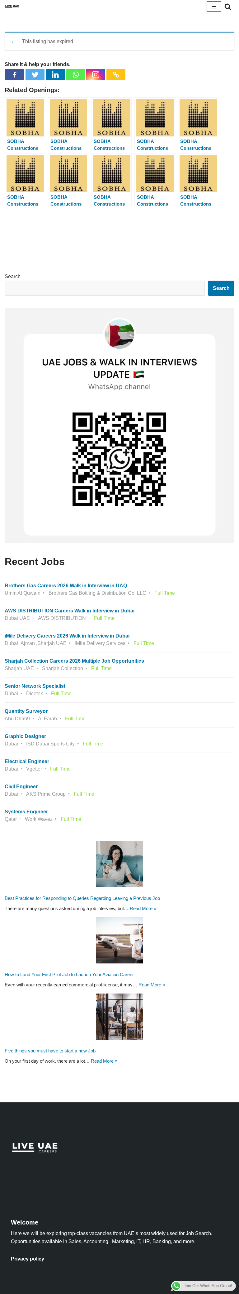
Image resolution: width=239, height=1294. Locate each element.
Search (13, 276)
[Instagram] (95, 74)
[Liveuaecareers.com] (12, 6)
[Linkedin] (55, 74)
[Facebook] (14, 74)
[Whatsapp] (75, 74)
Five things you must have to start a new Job (50, 1050)
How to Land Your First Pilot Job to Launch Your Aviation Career (69, 974)
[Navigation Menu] (214, 6)
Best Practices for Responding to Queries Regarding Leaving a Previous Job (82, 898)
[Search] (227, 6)
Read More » (143, 908)
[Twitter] (35, 74)
